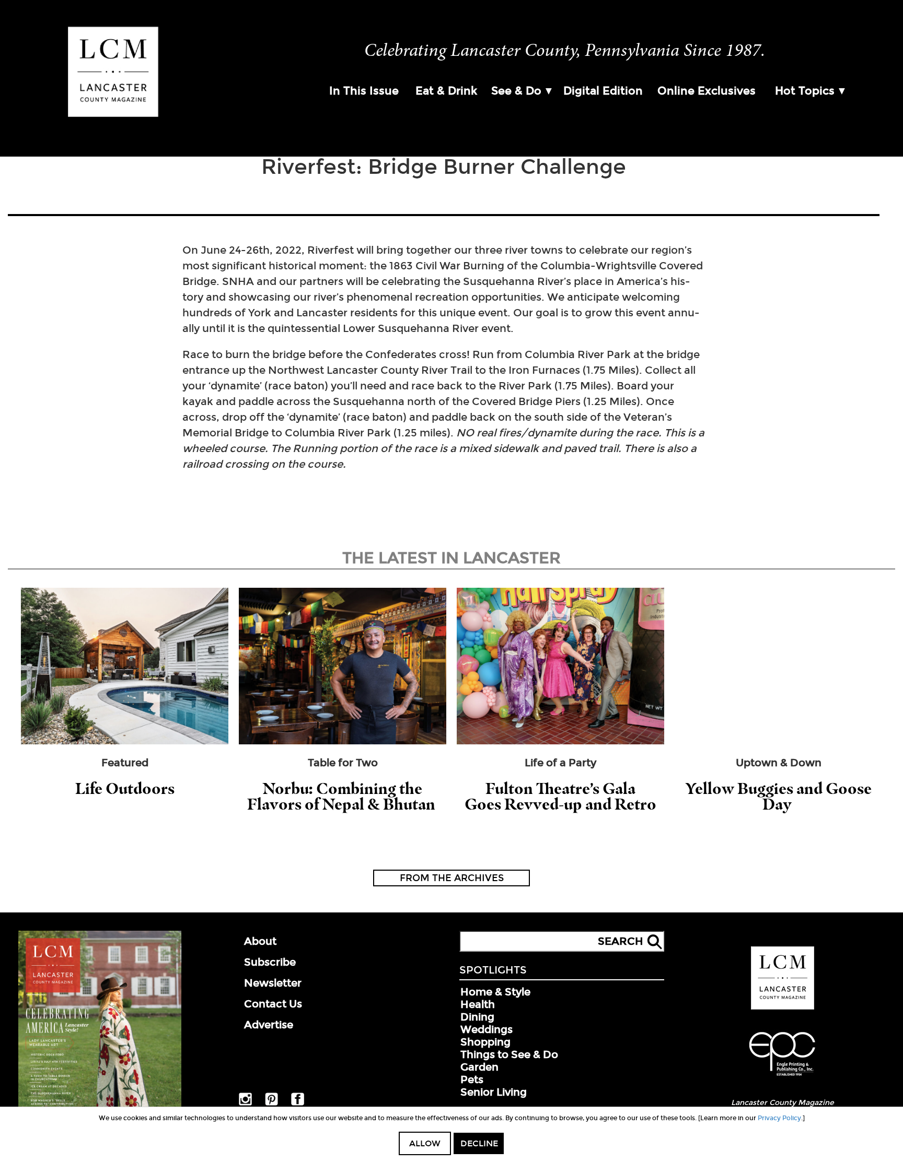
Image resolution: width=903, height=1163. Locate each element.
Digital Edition (603, 91)
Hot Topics (805, 91)
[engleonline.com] (782, 1077)
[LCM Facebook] (297, 1103)
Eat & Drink (446, 91)
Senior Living (493, 1092)
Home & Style (495, 992)
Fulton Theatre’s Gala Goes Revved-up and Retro (560, 796)
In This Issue (364, 91)
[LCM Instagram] (245, 1103)
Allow (425, 1143)
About (260, 941)
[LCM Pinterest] (271, 1103)
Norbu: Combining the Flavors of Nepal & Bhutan (342, 796)
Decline (479, 1143)
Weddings (486, 1029)
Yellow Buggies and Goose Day (779, 796)
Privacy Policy (779, 1118)
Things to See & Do (509, 1054)
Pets (471, 1079)
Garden (479, 1067)
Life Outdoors (125, 788)
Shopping (485, 1042)
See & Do (516, 91)
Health (477, 1004)
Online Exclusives (706, 91)
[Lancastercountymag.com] (782, 1007)
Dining (477, 1017)
